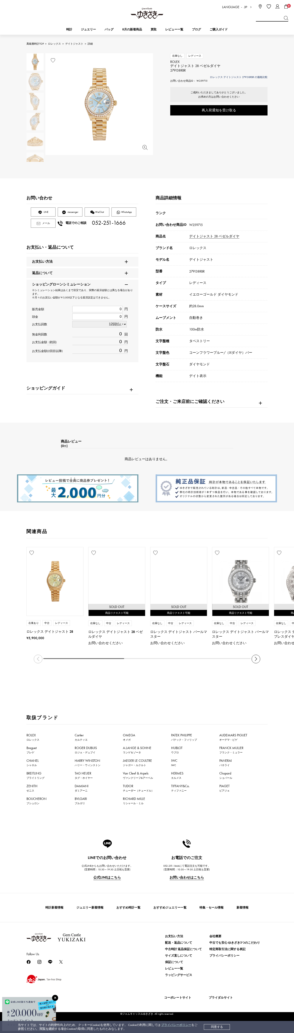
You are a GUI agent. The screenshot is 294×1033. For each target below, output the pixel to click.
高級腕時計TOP (35, 43)
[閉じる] (55, 998)
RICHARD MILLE (134, 801)
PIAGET (224, 788)
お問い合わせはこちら (187, 877)
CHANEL (32, 763)
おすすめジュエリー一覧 (170, 907)
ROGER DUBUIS (86, 750)
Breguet (31, 750)
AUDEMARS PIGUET (233, 737)
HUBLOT (177, 750)
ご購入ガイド (219, 29)
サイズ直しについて (178, 955)
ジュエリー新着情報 (90, 907)
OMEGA (129, 737)
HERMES (177, 775)
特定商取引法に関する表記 (227, 949)
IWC (174, 763)
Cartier (81, 737)
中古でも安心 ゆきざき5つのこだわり (234, 942)
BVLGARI (81, 801)
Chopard (225, 775)
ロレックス (54, 43)
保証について (174, 962)
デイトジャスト (74, 43)
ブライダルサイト (221, 997)
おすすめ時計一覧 (128, 907)
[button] (256, 659)
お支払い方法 (174, 936)
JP (245, 7)
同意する (217, 1027)
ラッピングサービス (178, 975)
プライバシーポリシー (176, 1025)
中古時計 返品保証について (183, 949)
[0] (286, 6)
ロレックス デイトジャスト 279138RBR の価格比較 (239, 77)
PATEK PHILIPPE (184, 737)
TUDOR (138, 788)
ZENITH (31, 788)
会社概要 (215, 936)
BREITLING (35, 775)
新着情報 (243, 907)
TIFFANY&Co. (180, 788)
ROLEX (32, 737)
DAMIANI (81, 788)
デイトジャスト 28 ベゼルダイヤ (214, 236)
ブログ (196, 29)
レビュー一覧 (174, 968)
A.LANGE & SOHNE (137, 750)
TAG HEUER (84, 775)
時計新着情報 (54, 907)
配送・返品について (178, 942)
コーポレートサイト (177, 997)
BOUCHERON (36, 801)
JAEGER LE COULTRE (137, 763)
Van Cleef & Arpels (138, 775)
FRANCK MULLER (231, 750)
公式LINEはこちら (107, 877)
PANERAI (225, 763)
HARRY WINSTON (88, 763)
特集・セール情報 (212, 907)
